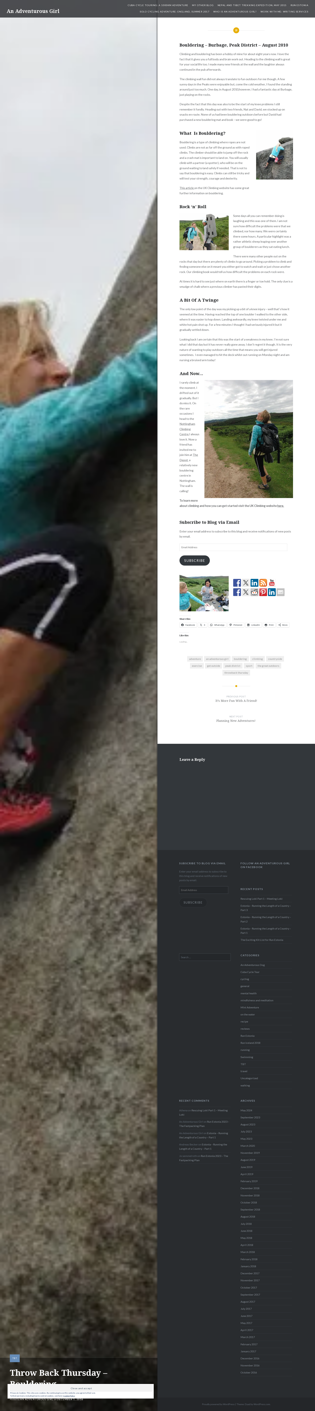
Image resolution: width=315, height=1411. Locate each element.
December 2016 (250, 1358)
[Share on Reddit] (254, 592)
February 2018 (249, 1259)
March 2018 (248, 1251)
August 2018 (248, 1216)
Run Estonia (299, 5)
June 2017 (246, 1315)
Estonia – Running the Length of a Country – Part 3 (266, 907)
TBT (14, 1358)
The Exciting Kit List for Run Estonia (262, 939)
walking (245, 1085)
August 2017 (248, 1301)
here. (280, 506)
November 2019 (250, 1152)
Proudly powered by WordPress (218, 1404)
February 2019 (249, 1181)
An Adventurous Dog (253, 964)
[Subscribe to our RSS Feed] (263, 583)
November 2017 (250, 1280)
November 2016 (250, 1365)
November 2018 (250, 1195)
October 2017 (249, 1287)
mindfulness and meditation (257, 1000)
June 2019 (246, 1167)
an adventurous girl (217, 658)
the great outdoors (268, 665)
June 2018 (246, 1230)
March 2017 (248, 1337)
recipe (244, 1021)
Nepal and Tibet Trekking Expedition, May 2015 (252, 5)
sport (249, 665)
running (245, 1049)
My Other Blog (203, 5)
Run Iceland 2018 (250, 1042)
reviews (245, 1028)
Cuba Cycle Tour (250, 971)
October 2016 (249, 1372)
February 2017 (249, 1344)
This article (186, 188)
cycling (245, 979)
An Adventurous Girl (33, 11)
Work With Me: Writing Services (284, 11)
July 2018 (246, 1223)
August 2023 (248, 1124)
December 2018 (250, 1188)
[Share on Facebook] (237, 592)
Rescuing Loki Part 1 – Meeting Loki (262, 898)
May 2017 (246, 1322)
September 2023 (250, 1117)
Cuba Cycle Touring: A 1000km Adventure (158, 5)
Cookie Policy (69, 1396)
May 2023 (246, 1138)
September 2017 (250, 1294)
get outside (213, 665)
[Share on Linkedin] (272, 592)
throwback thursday (236, 672)
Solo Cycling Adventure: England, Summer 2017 (175, 11)
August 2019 (248, 1159)
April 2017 (247, 1329)
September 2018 (250, 1209)
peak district (232, 665)
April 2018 (247, 1244)
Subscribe (194, 560)
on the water (248, 1014)
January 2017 (248, 1351)
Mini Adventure (250, 1007)
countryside (275, 658)
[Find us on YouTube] (272, 583)
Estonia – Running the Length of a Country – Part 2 (266, 919)
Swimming (247, 1057)
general (245, 986)
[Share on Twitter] (246, 592)
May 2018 (246, 1237)
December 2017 (250, 1273)
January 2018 (248, 1266)
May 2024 (246, 1110)
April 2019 (247, 1174)
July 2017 (246, 1308)
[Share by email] (280, 592)
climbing (257, 658)
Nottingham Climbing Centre (187, 429)
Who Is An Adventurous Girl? (235, 11)
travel (244, 1071)
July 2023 (246, 1131)
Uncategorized (249, 1078)
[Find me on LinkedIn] (254, 583)
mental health (249, 993)
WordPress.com (262, 1404)
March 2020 (248, 1145)
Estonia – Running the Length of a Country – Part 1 (266, 930)
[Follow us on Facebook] (237, 583)
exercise (197, 665)
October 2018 (249, 1202)
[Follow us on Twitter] (246, 583)
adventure (195, 658)
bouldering (240, 658)
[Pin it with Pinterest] (263, 592)
